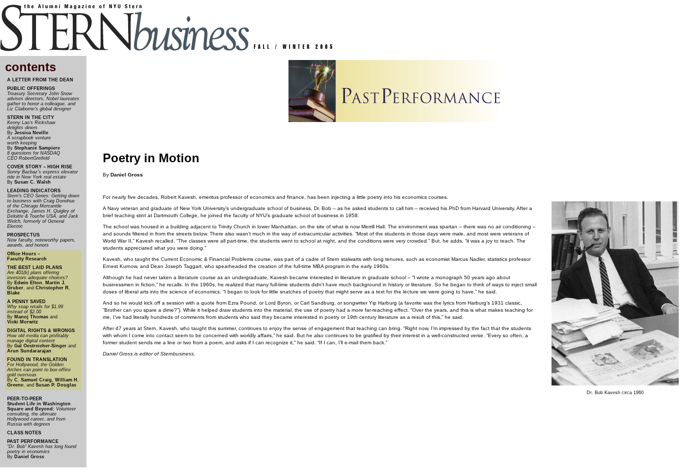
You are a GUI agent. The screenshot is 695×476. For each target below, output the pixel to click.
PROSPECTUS (23, 234)
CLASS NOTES (24, 432)
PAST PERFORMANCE (33, 441)
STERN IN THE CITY (30, 117)
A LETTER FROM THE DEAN (40, 79)
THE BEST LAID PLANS (34, 267)
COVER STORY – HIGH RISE (39, 166)
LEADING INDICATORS (34, 190)
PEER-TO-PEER (24, 398)
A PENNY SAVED (26, 301)
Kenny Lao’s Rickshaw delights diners (31, 125)
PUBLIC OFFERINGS (31, 88)
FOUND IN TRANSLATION (37, 359)
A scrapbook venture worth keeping (29, 140)
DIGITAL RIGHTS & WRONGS (41, 330)
